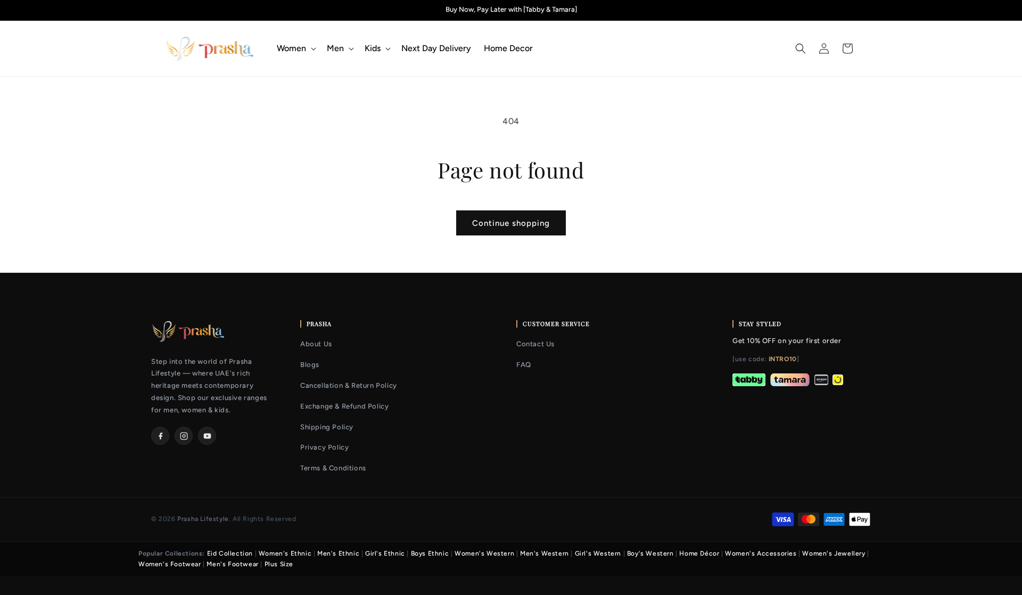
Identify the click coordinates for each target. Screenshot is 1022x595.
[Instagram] (184, 436)
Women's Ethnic (285, 553)
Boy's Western (650, 553)
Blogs (309, 365)
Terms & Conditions (333, 468)
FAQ (523, 365)
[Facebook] (160, 436)
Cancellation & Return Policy (348, 385)
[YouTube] (207, 436)
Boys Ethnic (430, 553)
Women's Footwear (169, 564)
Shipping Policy (326, 427)
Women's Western (484, 553)
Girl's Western (598, 553)
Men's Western (544, 553)
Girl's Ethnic (385, 553)
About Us (316, 344)
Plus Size (279, 564)
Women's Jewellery (833, 553)
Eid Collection (230, 553)
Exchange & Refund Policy (344, 406)
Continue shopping (511, 223)
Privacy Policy (324, 447)
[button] (295, 49)
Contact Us (535, 344)
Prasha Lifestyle (203, 519)
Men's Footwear (232, 564)
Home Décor (699, 553)
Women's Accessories (760, 553)
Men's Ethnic (338, 553)
